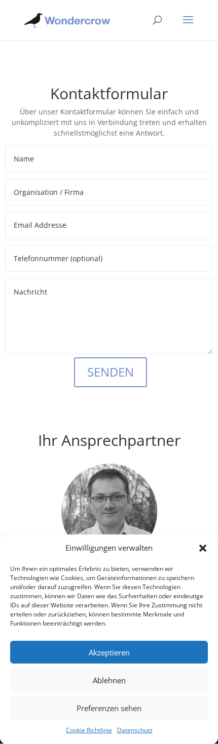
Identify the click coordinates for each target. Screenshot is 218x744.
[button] (203, 548)
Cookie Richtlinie (89, 730)
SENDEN (110, 371)
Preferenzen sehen (109, 708)
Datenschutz (135, 730)
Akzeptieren (109, 652)
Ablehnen (109, 680)
